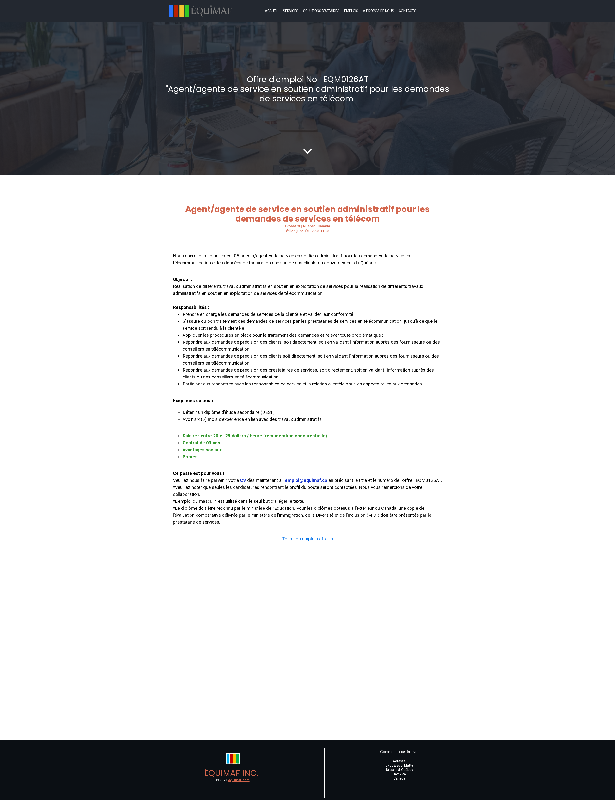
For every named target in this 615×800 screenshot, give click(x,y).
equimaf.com (239, 780)
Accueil (271, 11)
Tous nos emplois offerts (307, 538)
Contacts (407, 11)
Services (290, 11)
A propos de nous (378, 11)
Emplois (351, 11)
